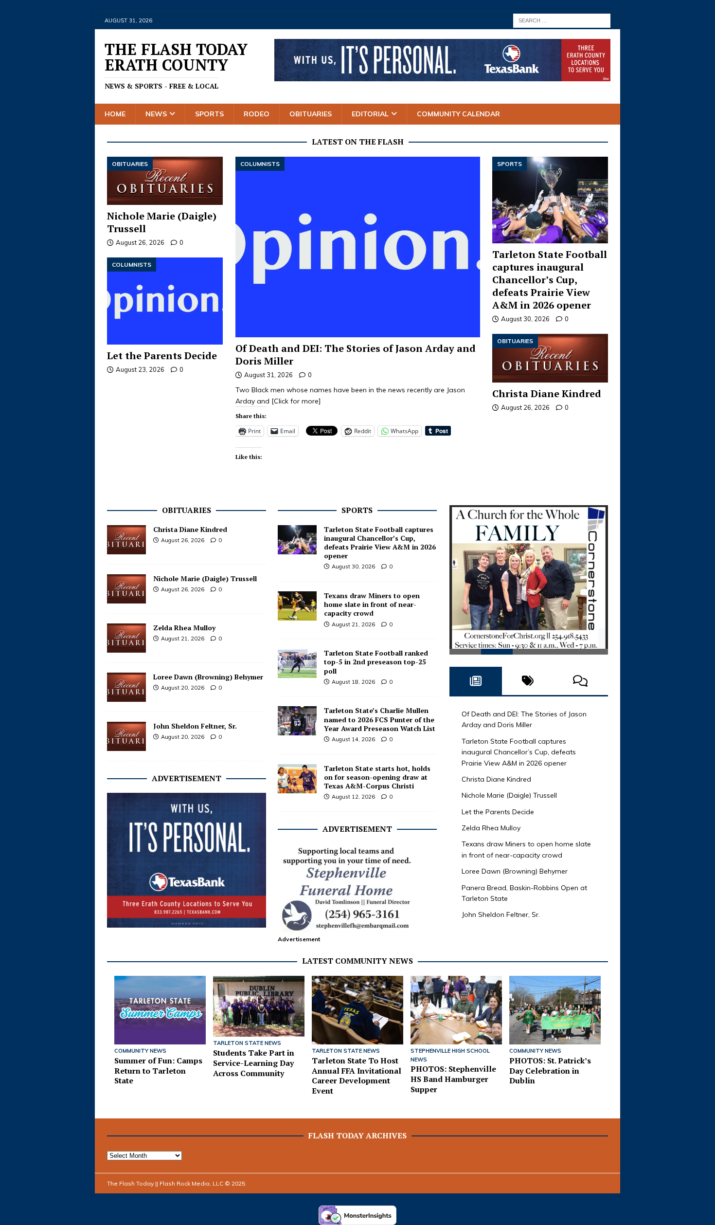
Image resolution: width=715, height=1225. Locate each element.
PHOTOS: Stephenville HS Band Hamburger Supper (453, 1079)
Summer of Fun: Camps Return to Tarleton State (158, 1070)
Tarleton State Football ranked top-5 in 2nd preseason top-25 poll (376, 661)
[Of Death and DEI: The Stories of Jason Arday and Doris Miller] (357, 247)
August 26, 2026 (525, 407)
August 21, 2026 (182, 638)
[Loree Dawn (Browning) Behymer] (126, 687)
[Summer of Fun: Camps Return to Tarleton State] (160, 1010)
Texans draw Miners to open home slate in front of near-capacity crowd (372, 604)
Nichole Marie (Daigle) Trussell (161, 222)
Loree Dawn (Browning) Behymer (208, 676)
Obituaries (310, 114)
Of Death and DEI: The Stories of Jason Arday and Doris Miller (355, 354)
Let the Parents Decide (162, 355)
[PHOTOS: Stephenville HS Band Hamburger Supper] (456, 1010)
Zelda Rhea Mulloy (184, 627)
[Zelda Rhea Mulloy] (126, 638)
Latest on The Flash (358, 141)
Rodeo (256, 114)
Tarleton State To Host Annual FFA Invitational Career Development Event (356, 1075)
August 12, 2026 (353, 796)
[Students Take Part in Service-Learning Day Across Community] (258, 1006)
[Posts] (475, 685)
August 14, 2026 (353, 739)
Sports (209, 114)
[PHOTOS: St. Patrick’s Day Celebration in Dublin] (555, 1010)
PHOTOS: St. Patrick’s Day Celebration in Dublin (550, 1070)
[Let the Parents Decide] (165, 301)
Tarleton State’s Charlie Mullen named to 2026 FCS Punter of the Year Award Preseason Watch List (379, 719)
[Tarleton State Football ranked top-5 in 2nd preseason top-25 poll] (297, 663)
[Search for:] (561, 20)
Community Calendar (458, 114)
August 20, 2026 (182, 687)
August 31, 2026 (268, 375)
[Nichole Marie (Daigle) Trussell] (165, 181)
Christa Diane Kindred (546, 393)
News (156, 114)
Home (115, 114)
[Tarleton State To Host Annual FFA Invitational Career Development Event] (357, 1010)
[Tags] (528, 685)
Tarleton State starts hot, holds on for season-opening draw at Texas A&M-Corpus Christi (377, 777)
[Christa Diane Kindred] (550, 358)
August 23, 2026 (140, 369)
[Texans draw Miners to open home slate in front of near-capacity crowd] (297, 606)
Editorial (370, 114)
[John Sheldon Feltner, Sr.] (126, 736)
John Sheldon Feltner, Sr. (195, 726)
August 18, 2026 (353, 681)
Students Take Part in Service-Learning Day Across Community (253, 1063)
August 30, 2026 (525, 319)
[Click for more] (296, 401)
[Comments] (580, 685)
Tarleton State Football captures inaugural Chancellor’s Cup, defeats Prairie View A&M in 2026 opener (549, 279)
